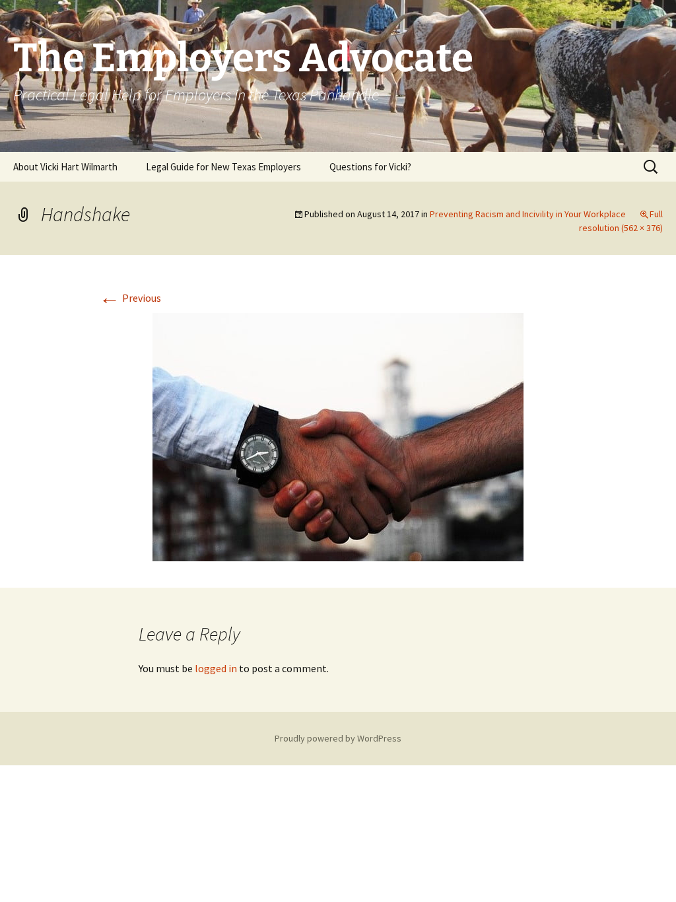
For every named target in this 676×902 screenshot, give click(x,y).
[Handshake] (338, 435)
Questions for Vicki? (370, 166)
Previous (130, 297)
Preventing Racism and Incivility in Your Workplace (528, 214)
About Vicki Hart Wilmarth (65, 166)
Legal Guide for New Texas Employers (223, 166)
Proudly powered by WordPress (338, 738)
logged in (216, 668)
